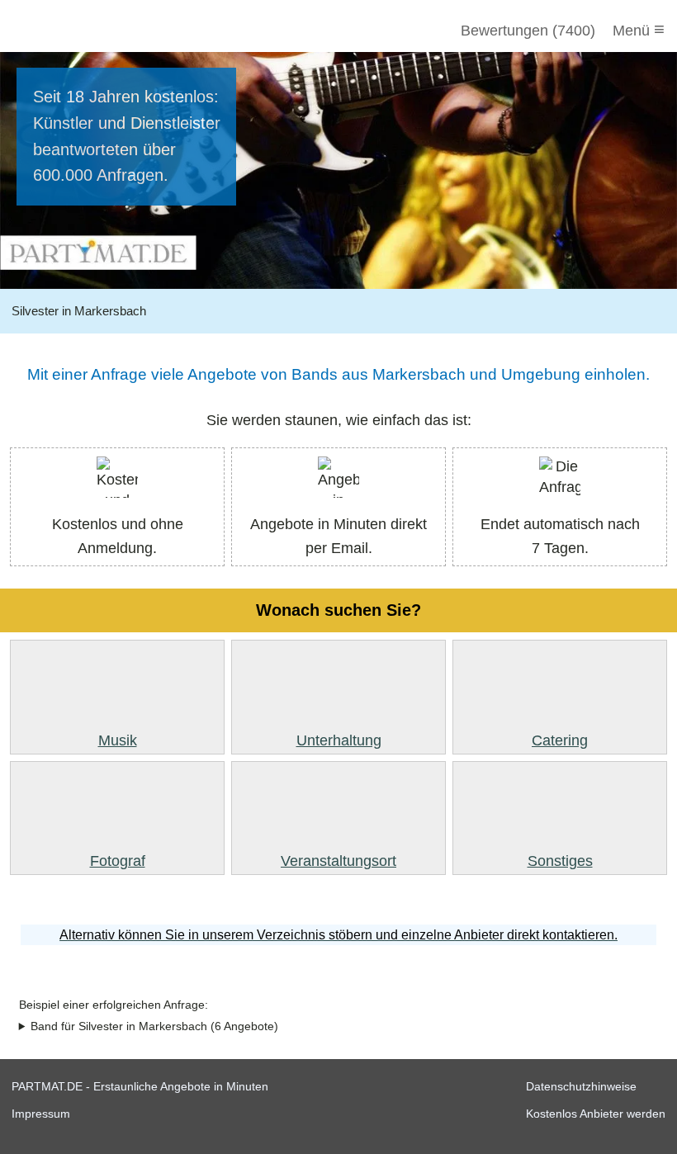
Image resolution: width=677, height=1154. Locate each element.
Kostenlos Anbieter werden (595, 1113)
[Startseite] (101, 30)
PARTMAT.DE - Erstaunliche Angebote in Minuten (140, 1086)
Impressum (41, 1113)
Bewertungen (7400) (528, 30)
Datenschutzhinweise (581, 1086)
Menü (639, 29)
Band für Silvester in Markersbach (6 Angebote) (154, 1026)
